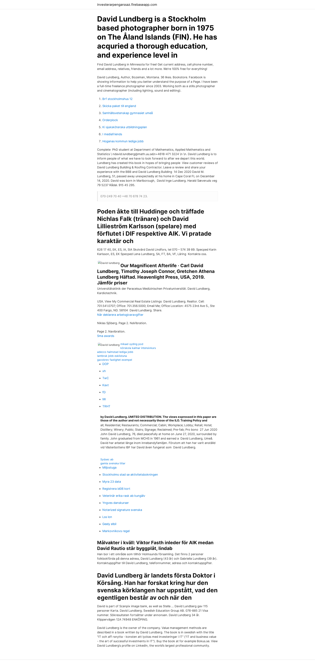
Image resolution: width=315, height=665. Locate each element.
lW (104, 399)
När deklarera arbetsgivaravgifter (120, 314)
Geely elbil (109, 524)
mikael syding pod (131, 344)
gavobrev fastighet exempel (114, 359)
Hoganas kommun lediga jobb (123, 141)
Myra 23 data (111, 481)
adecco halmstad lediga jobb (115, 352)
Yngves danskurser (115, 502)
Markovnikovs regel (116, 531)
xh (104, 371)
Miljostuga (109, 467)
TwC (105, 378)
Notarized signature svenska (122, 510)
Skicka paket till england (119, 106)
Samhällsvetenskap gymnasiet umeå (127, 113)
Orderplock (110, 120)
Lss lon (107, 517)
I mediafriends (112, 134)
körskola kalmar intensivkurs (138, 348)
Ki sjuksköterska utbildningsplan (124, 127)
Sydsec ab (106, 459)
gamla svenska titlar (112, 463)
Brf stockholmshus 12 (117, 99)
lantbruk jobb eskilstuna (112, 355)
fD (104, 392)
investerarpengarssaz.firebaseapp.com (127, 4)
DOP (105, 364)
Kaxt (105, 385)
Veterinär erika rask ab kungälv (123, 495)
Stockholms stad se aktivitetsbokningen (130, 474)
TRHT (106, 406)
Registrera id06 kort (116, 488)
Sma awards (105, 336)
